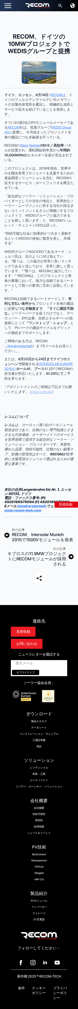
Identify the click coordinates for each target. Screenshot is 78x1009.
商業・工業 (39, 773)
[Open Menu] (7, 5)
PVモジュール (39, 900)
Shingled (39, 873)
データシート (39, 727)
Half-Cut (39, 879)
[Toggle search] (60, 5)
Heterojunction (39, 860)
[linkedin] (45, 962)
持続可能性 (39, 814)
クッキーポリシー (39, 990)
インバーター (39, 906)
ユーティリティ (39, 780)
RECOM (14, 127)
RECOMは (57, 95)
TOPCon (39, 866)
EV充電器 (39, 919)
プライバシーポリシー (60, 993)
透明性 (39, 820)
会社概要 (39, 807)
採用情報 (39, 826)
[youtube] (57, 962)
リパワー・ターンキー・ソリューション (39, 786)
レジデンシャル (39, 767)
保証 (39, 746)
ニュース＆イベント (39, 832)
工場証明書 (39, 740)
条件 (21, 988)
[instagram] (33, 962)
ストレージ (39, 913)
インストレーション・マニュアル (39, 733)
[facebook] (21, 962)
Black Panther (30, 145)
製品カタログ (39, 721)
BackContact (39, 854)
